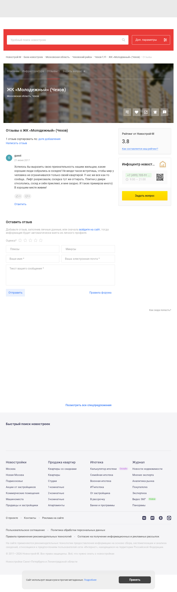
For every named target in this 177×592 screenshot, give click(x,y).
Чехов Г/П (100, 57)
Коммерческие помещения (22, 493)
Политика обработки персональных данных (78, 530)
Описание (13, 71)
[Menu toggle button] (170, 23)
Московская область (58, 57)
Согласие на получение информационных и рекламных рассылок (118, 536)
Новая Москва (15, 475)
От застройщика (100, 493)
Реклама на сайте (53, 518)
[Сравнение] (127, 112)
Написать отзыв (16, 143)
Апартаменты (56, 505)
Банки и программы (102, 505)
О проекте (12, 518)
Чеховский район (82, 57)
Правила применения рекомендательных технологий (39, 536)
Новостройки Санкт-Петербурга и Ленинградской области (41, 561)
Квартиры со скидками (62, 468)
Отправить (15, 292)
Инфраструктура (33, 71)
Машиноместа (15, 499)
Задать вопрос (72, 71)
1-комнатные (56, 487)
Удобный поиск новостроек (28, 40)
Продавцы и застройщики (22, 505)
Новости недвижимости (147, 468)
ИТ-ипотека (97, 487)
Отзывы (53, 71)
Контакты (30, 518)
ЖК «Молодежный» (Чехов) (124, 57)
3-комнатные (56, 499)
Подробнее (90, 579)
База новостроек (33, 57)
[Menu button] (162, 23)
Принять (134, 579)
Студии (52, 481)
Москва (10, 468)
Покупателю (139, 487)
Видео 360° (143, 499)
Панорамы (139, 505)
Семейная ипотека (101, 475)
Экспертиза (139, 493)
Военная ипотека (100, 481)
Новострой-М (13, 57)
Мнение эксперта (143, 475)
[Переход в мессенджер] (169, 517)
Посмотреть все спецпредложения (88, 405)
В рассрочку (97, 499)
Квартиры (54, 475)
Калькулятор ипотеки (108, 468)
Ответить (20, 204)
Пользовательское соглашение (25, 530)
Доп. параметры (146, 39)
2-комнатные (56, 493)
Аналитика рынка (143, 481)
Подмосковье (14, 481)
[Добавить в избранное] (136, 112)
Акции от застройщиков (21, 487)
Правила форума (100, 292)
